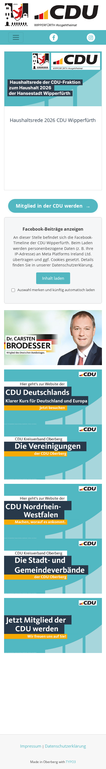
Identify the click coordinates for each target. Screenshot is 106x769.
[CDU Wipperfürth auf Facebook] (53, 37)
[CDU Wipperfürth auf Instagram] (91, 37)
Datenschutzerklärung (65, 746)
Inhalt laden (53, 278)
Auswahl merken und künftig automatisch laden (56, 289)
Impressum (30, 746)
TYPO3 (71, 762)
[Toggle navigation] (15, 37)
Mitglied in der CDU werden (53, 205)
